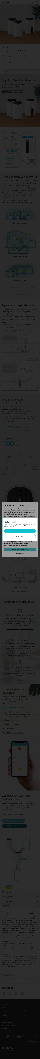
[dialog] (20, 529)
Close (35, 520)
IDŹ (20, 531)
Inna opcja (19, 536)
